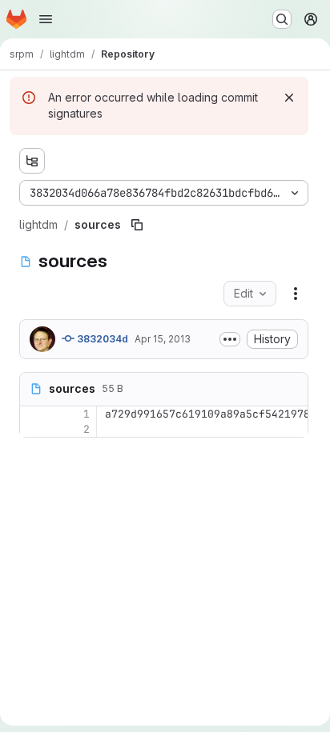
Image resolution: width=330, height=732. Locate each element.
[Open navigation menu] (45, 19)
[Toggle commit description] (229, 339)
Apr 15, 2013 (163, 339)
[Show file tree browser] (32, 161)
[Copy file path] (137, 225)
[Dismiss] (289, 97)
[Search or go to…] (282, 19)
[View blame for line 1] (33, 414)
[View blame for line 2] (33, 429)
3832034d (101, 339)
